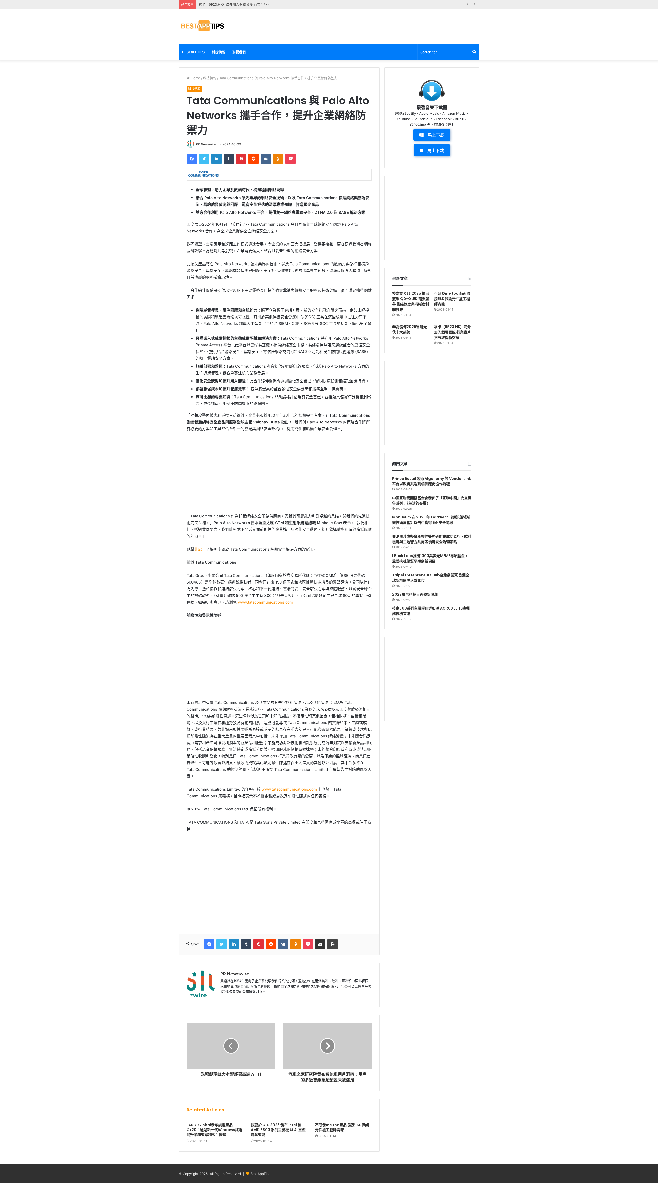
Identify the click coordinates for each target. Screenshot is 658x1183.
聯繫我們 (239, 52)
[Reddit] (253, 159)
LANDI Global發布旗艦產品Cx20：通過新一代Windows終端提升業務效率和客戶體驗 (214, 1129)
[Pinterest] (241, 159)
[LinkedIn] (216, 159)
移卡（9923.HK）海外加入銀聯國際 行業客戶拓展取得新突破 (244, 4)
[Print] (332, 944)
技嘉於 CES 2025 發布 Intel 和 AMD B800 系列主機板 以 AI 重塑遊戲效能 (278, 1129)
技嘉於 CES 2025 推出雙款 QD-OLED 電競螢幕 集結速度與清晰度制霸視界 (410, 301)
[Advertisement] (380, 26)
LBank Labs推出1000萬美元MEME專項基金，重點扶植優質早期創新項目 (430, 558)
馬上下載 (436, 135)
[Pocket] (290, 159)
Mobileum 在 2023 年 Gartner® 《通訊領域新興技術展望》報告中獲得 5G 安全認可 (431, 520)
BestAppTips (193, 52)
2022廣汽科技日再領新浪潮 (415, 594)
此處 (198, 549)
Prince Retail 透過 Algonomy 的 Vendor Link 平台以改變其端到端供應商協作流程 (431, 481)
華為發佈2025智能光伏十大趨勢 (409, 329)
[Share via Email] (320, 944)
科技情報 (218, 52)
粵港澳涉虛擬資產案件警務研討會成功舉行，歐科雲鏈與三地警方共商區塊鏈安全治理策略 (431, 539)
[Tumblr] (229, 159)
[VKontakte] (266, 159)
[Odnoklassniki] (278, 159)
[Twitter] (204, 159)
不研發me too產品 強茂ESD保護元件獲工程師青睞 (342, 1127)
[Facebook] (192, 159)
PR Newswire (206, 144)
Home (195, 78)
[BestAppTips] (202, 26)
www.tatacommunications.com (265, 602)
